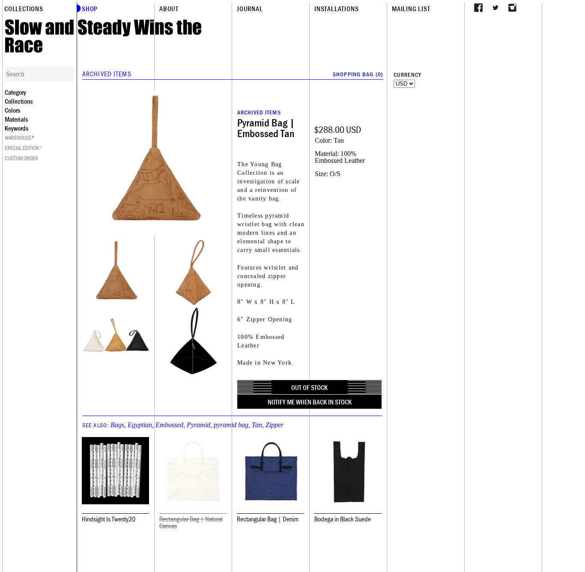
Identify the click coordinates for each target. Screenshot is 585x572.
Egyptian (140, 424)
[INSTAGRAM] (512, 7)
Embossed (169, 424)
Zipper (275, 424)
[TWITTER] (495, 7)
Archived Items (106, 73)
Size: (321, 173)
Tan (257, 424)
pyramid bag (231, 424)
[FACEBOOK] (478, 7)
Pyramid (198, 424)
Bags (117, 424)
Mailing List (411, 8)
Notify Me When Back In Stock (310, 402)
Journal (250, 8)
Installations (336, 8)
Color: (323, 140)
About (169, 8)
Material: (327, 153)
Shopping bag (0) (358, 74)
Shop (90, 8)
